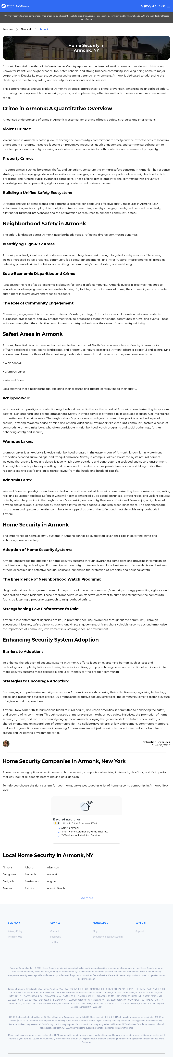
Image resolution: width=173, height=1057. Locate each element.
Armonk (44, 29)
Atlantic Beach (56, 888)
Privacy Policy (15, 931)
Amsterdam (32, 881)
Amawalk (30, 874)
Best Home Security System (108, 936)
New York (26, 29)
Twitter (54, 942)
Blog (95, 931)
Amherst (52, 874)
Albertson (53, 867)
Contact (54, 931)
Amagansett (10, 874)
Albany (29, 867)
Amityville (8, 881)
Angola (51, 881)
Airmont (7, 867)
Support (139, 931)
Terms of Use (15, 936)
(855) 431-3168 (154, 6)
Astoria (29, 888)
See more (86, 898)
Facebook (55, 936)
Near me (8, 29)
